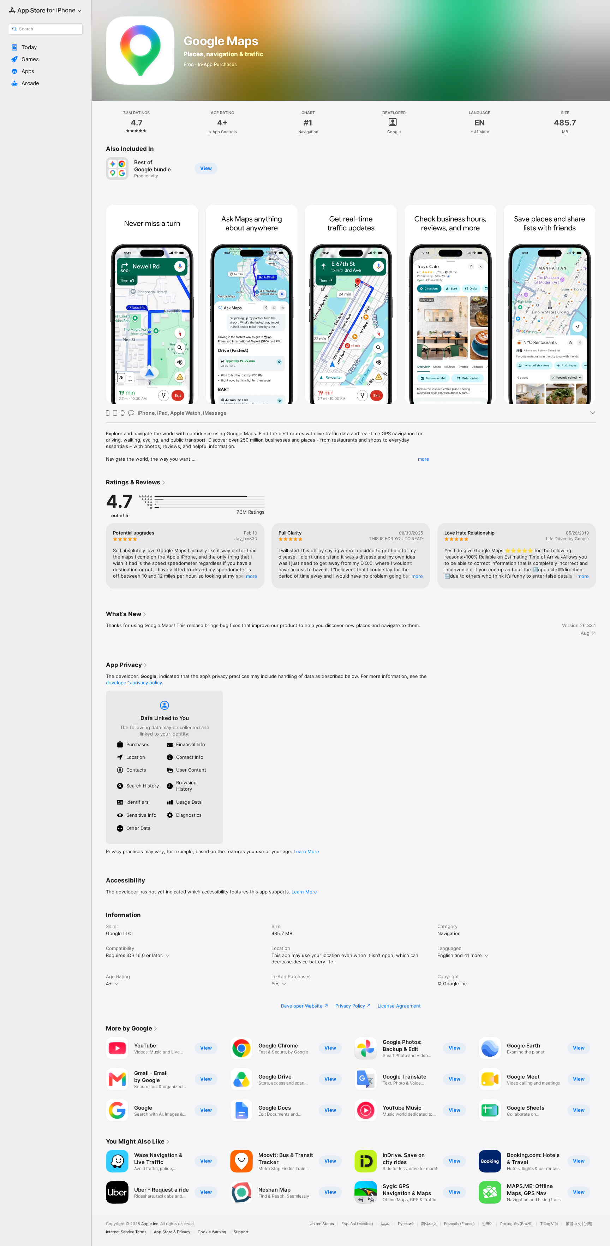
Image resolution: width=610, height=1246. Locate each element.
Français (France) (459, 1224)
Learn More (306, 851)
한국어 (487, 1224)
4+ (109, 983)
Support (241, 1232)
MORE (251, 576)
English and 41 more (459, 955)
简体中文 (429, 1224)
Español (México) (357, 1224)
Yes (275, 983)
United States (322, 1224)
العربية (385, 1224)
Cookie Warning (212, 1232)
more (423, 459)
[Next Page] (603, 304)
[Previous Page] (99, 304)
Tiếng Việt (549, 1224)
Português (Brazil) (516, 1224)
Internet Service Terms (126, 1232)
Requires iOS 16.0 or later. (134, 955)
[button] (45, 47)
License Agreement (399, 1006)
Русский (406, 1224)
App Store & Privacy (172, 1232)
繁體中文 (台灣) (579, 1224)
